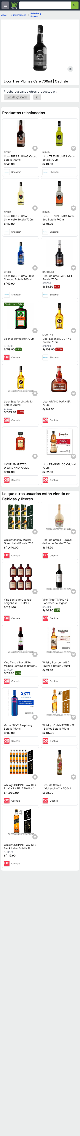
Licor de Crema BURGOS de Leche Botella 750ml (57, 541)
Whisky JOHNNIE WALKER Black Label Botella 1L (20, 846)
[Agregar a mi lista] (35, 148)
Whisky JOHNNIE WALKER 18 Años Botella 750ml (58, 727)
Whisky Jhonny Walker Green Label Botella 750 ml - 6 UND (20, 543)
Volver (4, 14)
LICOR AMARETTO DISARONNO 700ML (16, 466)
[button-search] (75, 5)
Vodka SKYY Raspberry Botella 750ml (18, 727)
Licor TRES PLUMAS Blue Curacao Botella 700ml (19, 277)
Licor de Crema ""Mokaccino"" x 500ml (56, 786)
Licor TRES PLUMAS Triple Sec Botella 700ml (58, 217)
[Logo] (14, 5)
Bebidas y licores (36, 15)
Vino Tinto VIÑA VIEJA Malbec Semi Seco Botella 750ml (19, 666)
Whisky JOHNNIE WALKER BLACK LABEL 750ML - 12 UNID (20, 788)
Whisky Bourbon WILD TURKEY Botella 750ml (56, 664)
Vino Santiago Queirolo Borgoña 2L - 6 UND (17, 601)
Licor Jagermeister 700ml (19, 338)
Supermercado (18, 14)
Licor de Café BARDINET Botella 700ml (57, 277)
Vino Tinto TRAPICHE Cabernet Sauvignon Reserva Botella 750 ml (56, 603)
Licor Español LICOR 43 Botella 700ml (56, 340)
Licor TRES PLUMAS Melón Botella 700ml (58, 158)
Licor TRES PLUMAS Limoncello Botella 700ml (19, 217)
